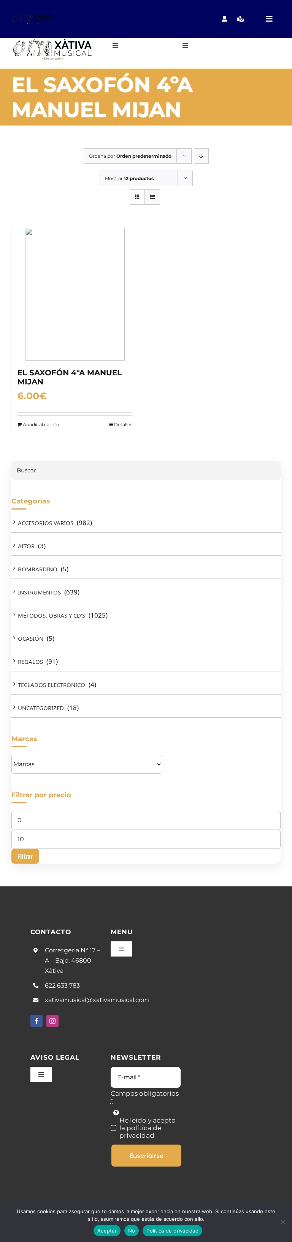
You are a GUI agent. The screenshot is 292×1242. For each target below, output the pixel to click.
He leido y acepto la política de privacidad (147, 1128)
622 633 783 (62, 985)
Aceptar (107, 1231)
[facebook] (36, 1021)
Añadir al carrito (41, 424)
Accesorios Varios (45, 523)
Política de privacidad (172, 1231)
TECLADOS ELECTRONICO (51, 684)
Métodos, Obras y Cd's (51, 615)
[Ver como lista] (152, 197)
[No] (282, 1222)
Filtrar (25, 856)
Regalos (30, 661)
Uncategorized (41, 708)
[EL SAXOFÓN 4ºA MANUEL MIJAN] (75, 294)
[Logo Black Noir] (32, 16)
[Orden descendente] (201, 156)
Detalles (123, 424)
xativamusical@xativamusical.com (97, 1000)
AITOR (26, 546)
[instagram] (52, 1021)
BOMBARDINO (37, 569)
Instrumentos (39, 592)
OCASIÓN (30, 638)
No (131, 1231)
